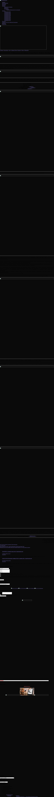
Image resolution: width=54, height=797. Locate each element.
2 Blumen (1, 50)
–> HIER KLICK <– (32, 536)
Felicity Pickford (4, 544)
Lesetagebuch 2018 (7, 15)
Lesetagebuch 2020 (7, 13)
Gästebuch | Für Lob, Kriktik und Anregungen (10, 22)
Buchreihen (4, 4)
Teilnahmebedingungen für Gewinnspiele (13, 9)
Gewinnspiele (6, 8)
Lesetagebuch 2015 (7, 18)
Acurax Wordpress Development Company (32, 796)
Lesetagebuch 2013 (7, 20)
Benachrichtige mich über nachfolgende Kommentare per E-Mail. (12, 574)
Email (1, 593)
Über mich (4, 21)
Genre (10, 50)
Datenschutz (4, 24)
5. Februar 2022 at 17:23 (6, 553)
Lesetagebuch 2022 (7, 11)
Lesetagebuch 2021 (7, 12)
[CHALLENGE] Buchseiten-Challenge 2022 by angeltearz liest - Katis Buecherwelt (17, 558)
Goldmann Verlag (14, 50)
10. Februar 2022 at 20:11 (6, 560)
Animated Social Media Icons (20, 796)
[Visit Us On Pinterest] (31, 588)
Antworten (4, 554)
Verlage (22, 50)
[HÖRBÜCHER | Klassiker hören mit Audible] (13, 695)
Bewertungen (6, 50)
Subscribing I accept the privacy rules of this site (9, 594)
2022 (1, 544)
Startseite (3, 2)
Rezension (19, 50)
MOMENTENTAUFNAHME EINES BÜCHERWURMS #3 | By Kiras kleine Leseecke (15, 547)
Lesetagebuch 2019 (7, 14)
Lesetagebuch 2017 (7, 16)
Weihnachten (26, 50)
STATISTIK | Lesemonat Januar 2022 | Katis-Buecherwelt (12, 551)
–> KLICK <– (31, 86)
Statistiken (4, 10)
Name (1, 592)
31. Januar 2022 (2, 545)
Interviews (4, 5)
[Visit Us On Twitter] (15, 588)
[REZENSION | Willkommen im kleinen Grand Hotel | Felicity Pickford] (23, 49)
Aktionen (3, 6)
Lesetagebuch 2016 (7, 17)
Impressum (4, 23)
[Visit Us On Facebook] (23, 588)
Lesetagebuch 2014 (7, 19)
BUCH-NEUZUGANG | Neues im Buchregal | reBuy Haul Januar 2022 (12, 546)
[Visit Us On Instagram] (39, 588)
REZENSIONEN (5, 3)
